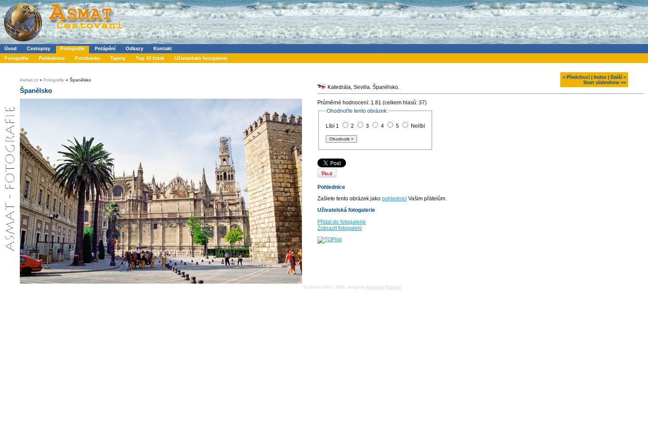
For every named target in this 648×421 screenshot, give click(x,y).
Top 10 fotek (150, 58)
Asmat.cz (29, 80)
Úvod (10, 48)
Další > (618, 77)
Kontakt (162, 48)
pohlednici (394, 199)
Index (600, 77)
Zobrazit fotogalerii (339, 228)
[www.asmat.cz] (63, 42)
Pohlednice (52, 58)
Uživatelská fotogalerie (201, 58)
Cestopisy (38, 48)
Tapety (118, 58)
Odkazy (134, 48)
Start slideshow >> (604, 82)
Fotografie (72, 48)
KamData (375, 287)
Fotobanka (87, 58)
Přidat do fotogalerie (341, 222)
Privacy (393, 287)
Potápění (105, 48)
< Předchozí (576, 77)
